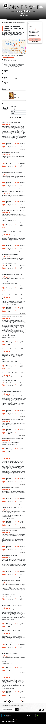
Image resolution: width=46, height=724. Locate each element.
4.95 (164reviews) (24, 15)
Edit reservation (35, 41)
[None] (37, 29)
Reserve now (35, 39)
